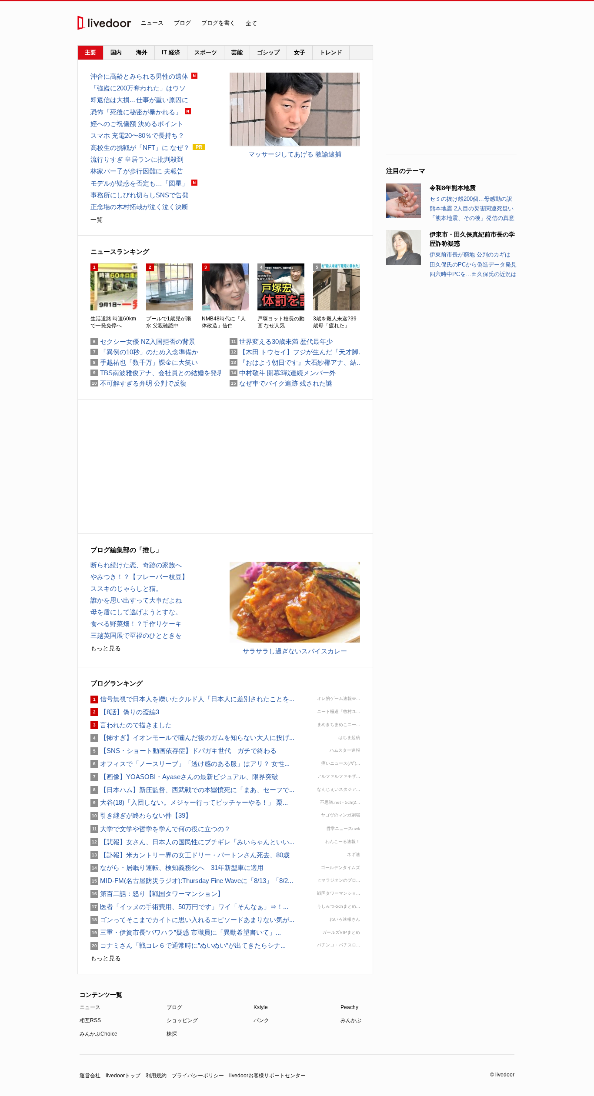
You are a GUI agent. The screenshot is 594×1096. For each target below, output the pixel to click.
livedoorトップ (123, 1076)
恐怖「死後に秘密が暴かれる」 (136, 112)
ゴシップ (268, 52)
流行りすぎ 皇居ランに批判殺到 (137, 159)
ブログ (182, 23)
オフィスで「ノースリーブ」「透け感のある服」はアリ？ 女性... (190, 763)
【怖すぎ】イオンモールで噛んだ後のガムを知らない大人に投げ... (192, 737)
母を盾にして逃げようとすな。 (136, 612)
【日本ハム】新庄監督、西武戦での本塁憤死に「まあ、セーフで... (192, 789)
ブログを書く (218, 23)
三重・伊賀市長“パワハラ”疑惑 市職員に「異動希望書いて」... (185, 932)
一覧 (96, 219)
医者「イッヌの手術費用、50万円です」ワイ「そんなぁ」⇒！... (189, 906)
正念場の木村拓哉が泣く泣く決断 (139, 206)
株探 (172, 1034)
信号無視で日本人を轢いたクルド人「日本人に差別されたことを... (192, 699)
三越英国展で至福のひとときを (136, 635)
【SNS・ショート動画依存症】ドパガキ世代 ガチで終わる (183, 750)
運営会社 (90, 1076)
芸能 (237, 52)
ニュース (152, 23)
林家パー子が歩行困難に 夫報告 (137, 171)
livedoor (104, 22)
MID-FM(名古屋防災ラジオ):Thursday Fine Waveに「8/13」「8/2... (191, 880)
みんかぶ (350, 1020)
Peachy (349, 1007)
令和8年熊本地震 (453, 187)
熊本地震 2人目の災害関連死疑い (472, 208)
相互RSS (90, 1020)
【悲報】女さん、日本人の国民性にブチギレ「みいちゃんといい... (192, 842)
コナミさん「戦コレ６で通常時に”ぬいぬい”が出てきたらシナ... (188, 945)
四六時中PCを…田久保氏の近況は (473, 274)
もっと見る (105, 648)
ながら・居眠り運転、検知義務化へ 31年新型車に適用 (177, 867)
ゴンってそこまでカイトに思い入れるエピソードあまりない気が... (192, 919)
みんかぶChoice (98, 1034)
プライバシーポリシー (198, 1076)
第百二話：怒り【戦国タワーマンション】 (157, 893)
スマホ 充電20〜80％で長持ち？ (137, 135)
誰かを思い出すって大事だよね (136, 600)
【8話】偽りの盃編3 (124, 712)
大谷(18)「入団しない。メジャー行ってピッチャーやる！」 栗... (189, 802)
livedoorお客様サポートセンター (267, 1076)
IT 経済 (171, 52)
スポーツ (205, 52)
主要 (90, 52)
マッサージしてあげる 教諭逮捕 (294, 154)
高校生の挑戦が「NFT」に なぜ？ (140, 147)
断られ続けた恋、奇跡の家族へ (136, 565)
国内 (116, 52)
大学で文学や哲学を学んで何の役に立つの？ (160, 829)
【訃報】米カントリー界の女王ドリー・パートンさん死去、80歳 (190, 855)
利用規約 (156, 1076)
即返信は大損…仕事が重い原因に (139, 99)
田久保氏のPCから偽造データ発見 (473, 264)
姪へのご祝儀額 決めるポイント (137, 123)
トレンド (331, 52)
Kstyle (261, 1007)
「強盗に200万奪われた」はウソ (138, 88)
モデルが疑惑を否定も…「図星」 (139, 183)
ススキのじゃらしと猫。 (126, 588)
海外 (141, 52)
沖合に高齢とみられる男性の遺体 (139, 76)
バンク (261, 1020)
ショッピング (182, 1020)
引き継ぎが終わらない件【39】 (141, 815)
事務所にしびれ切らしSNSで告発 (139, 195)
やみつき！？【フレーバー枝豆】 (139, 576)
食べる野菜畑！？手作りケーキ (136, 623)
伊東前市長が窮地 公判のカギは (470, 254)
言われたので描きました (131, 725)
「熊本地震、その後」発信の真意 (472, 218)
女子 (299, 52)
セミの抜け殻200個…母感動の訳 (471, 199)
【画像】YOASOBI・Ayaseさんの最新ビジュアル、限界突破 (184, 776)
